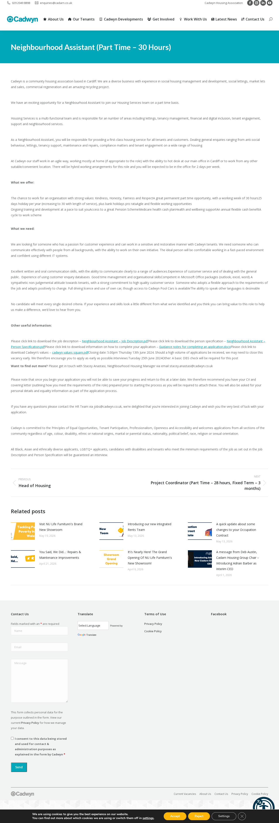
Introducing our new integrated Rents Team (149, 527)
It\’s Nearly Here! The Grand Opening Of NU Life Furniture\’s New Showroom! (150, 557)
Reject (199, 816)
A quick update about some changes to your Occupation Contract (236, 529)
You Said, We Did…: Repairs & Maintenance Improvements (60, 555)
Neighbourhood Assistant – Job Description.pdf (115, 341)
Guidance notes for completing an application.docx (195, 347)
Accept (175, 816)
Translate (91, 635)
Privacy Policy (30, 723)
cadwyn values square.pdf (70, 352)
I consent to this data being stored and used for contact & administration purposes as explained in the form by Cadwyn (41, 746)
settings (148, 818)
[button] (264, 808)
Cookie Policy (153, 631)
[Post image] (23, 531)
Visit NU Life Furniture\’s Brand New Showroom (60, 527)
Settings (224, 816)
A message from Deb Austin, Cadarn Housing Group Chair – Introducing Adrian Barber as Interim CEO (237, 560)
